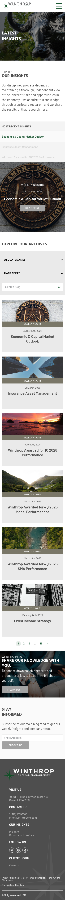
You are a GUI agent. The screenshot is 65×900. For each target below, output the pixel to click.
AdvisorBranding (16, 885)
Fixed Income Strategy (32, 620)
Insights (14, 831)
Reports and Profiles (21, 835)
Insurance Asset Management (32, 393)
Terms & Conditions (37, 878)
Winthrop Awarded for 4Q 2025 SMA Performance (32, 566)
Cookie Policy (21, 878)
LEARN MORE (15, 689)
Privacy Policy (8, 878)
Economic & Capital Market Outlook (32, 338)
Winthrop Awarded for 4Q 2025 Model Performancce (32, 509)
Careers (14, 865)
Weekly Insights (32, 184)
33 (41, 643)
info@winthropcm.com (23, 817)
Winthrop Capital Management (16, 6)
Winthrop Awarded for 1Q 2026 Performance (32, 452)
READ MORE (32, 208)
